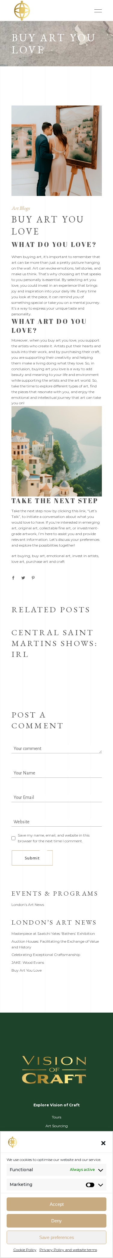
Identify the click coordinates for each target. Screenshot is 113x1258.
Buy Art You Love (26, 970)
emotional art (59, 555)
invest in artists (85, 555)
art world (82, 380)
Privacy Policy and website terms (68, 1249)
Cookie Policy (24, 1249)
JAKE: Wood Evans (27, 962)
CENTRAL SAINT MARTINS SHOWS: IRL (54, 643)
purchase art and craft (45, 561)
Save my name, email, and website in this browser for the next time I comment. (53, 838)
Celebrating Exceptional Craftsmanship (45, 954)
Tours (56, 1117)
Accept (57, 1204)
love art (17, 561)
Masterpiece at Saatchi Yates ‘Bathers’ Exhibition (53, 933)
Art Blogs (20, 208)
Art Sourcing (57, 1126)
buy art (38, 555)
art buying (20, 555)
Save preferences (56, 1237)
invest (43, 285)
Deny (56, 1220)
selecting (75, 279)
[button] (103, 1143)
